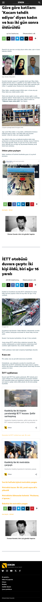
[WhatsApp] (4, 39)
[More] (35, 39)
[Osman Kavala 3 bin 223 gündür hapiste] (21, 224)
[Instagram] (7, 571)
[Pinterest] (31, 39)
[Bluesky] (2, 571)
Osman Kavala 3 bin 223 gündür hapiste (21, 234)
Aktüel (11, 210)
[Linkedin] (22, 39)
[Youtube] (11, 571)
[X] (8, 39)
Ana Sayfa (5, 210)
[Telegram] (17, 39)
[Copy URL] (26, 39)
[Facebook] (13, 39)
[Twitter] (15, 571)
